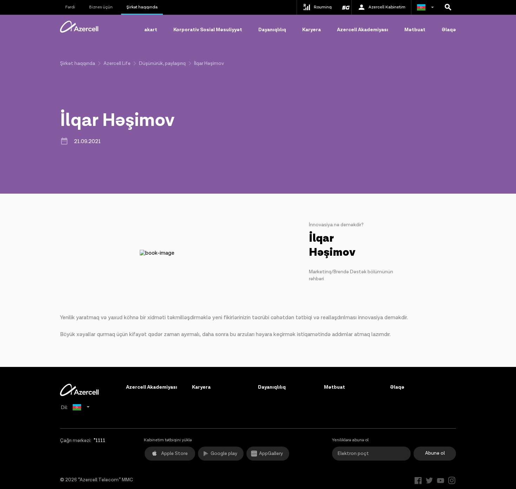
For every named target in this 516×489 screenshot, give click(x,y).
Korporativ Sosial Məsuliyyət (207, 30)
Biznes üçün (101, 7)
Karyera (311, 30)
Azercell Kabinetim (387, 7)
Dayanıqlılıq (272, 30)
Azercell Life (117, 63)
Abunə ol (435, 453)
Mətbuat (414, 30)
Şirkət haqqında (142, 7)
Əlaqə (449, 30)
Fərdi (70, 7)
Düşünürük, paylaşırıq (162, 63)
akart (150, 30)
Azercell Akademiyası (362, 30)
